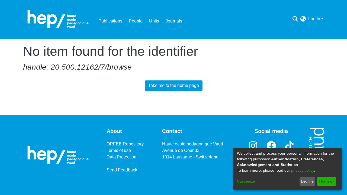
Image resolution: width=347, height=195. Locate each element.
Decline (307, 181)
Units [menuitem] (154, 21)
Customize (246, 181)
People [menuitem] (136, 21)
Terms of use (119, 150)
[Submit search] (295, 19)
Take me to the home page (173, 85)
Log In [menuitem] (314, 19)
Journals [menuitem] (174, 21)
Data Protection (121, 157)
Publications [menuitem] (110, 21)
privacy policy (302, 170)
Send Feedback (122, 170)
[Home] (58, 18)
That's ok (326, 181)
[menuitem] (303, 19)
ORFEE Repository (125, 144)
